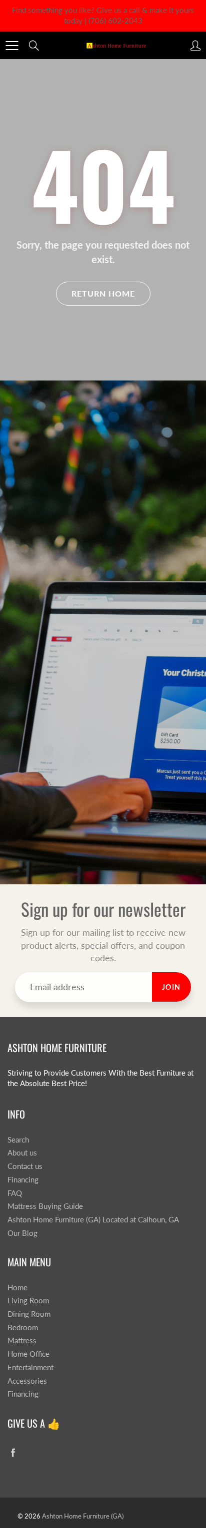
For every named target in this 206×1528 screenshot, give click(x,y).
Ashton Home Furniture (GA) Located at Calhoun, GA (93, 1219)
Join (171, 987)
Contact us (25, 1166)
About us (22, 1152)
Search (18, 1140)
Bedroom (23, 1327)
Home (18, 1287)
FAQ (15, 1193)
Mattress (22, 1340)
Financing (23, 1179)
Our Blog (23, 1233)
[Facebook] (13, 1452)
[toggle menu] (11, 45)
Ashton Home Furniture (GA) (83, 1516)
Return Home (103, 293)
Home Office (29, 1354)
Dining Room (29, 1314)
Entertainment (31, 1367)
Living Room (28, 1300)
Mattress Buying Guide (45, 1206)
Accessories (27, 1381)
